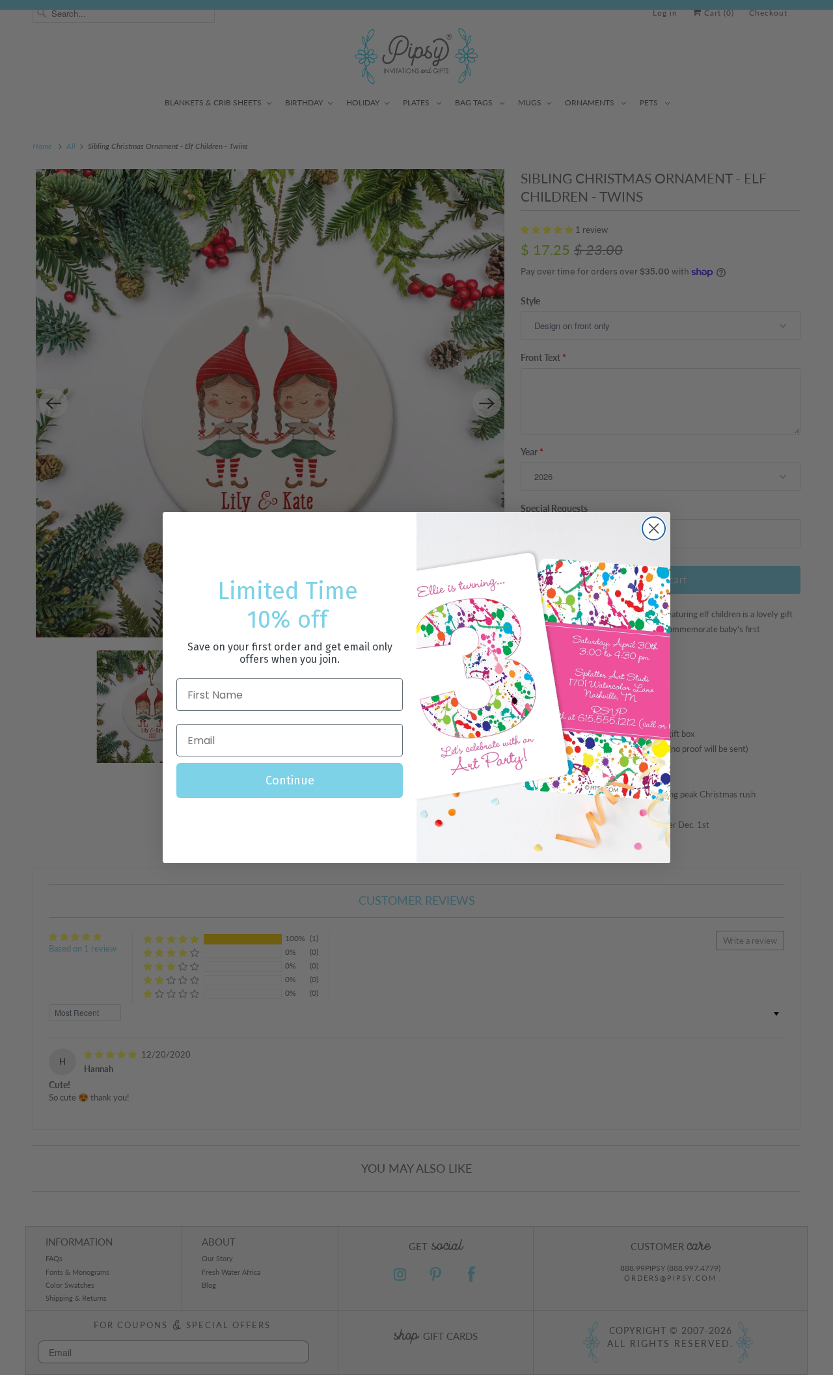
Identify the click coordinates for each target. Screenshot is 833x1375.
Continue (290, 780)
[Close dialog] (653, 528)
